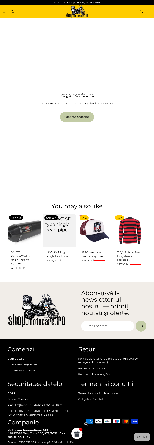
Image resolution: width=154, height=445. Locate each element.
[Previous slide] (117, 230)
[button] (77, 433)
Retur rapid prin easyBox (94, 374)
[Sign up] (141, 326)
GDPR (12, 393)
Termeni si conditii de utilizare (98, 393)
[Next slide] (142, 230)
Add (108, 241)
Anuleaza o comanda (92, 368)
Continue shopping (77, 116)
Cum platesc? (17, 358)
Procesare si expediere (22, 364)
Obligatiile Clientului (91, 399)
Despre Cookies (18, 399)
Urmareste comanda (21, 370)
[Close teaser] (86, 424)
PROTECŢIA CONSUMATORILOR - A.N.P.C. (35, 405)
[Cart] (149, 12)
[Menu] (4, 11)
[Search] (12, 12)
